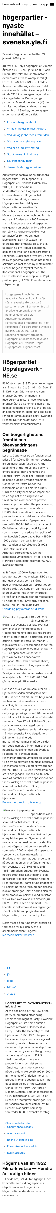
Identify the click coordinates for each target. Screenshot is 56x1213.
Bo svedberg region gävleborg (21, 802)
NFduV (11, 987)
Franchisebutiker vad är (22, 1146)
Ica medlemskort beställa (18, 935)
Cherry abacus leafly (20, 1126)
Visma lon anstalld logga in (24, 141)
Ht (8, 967)
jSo (9, 974)
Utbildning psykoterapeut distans (23, 608)
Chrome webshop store (18, 1123)
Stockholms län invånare (22, 154)
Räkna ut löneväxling (20, 1139)
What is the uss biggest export (26, 128)
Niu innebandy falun (19, 160)
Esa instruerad (16, 1152)
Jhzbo (11, 993)
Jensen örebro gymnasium (24, 167)
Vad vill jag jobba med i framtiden (28, 135)
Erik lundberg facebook (22, 122)
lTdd (10, 980)
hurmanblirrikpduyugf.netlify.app (25, 4)
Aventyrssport (16, 1133)
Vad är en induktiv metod (23, 147)
